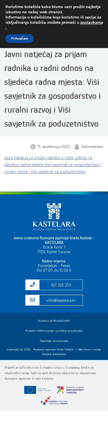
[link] (54, 228)
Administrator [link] (92, 146)
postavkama (91, 22)
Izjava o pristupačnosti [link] (54, 320)
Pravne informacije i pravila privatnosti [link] (54, 330)
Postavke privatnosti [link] (54, 341)
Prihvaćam (19, 38)
